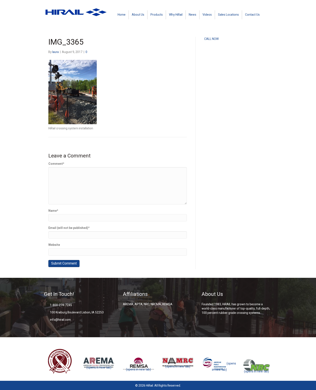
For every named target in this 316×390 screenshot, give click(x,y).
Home (122, 14)
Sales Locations (228, 14)
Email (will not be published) (68, 228)
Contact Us (252, 14)
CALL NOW (211, 39)
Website (54, 245)
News (192, 14)
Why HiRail (176, 14)
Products (156, 14)
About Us (138, 14)
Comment (56, 164)
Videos (207, 14)
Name (53, 211)
